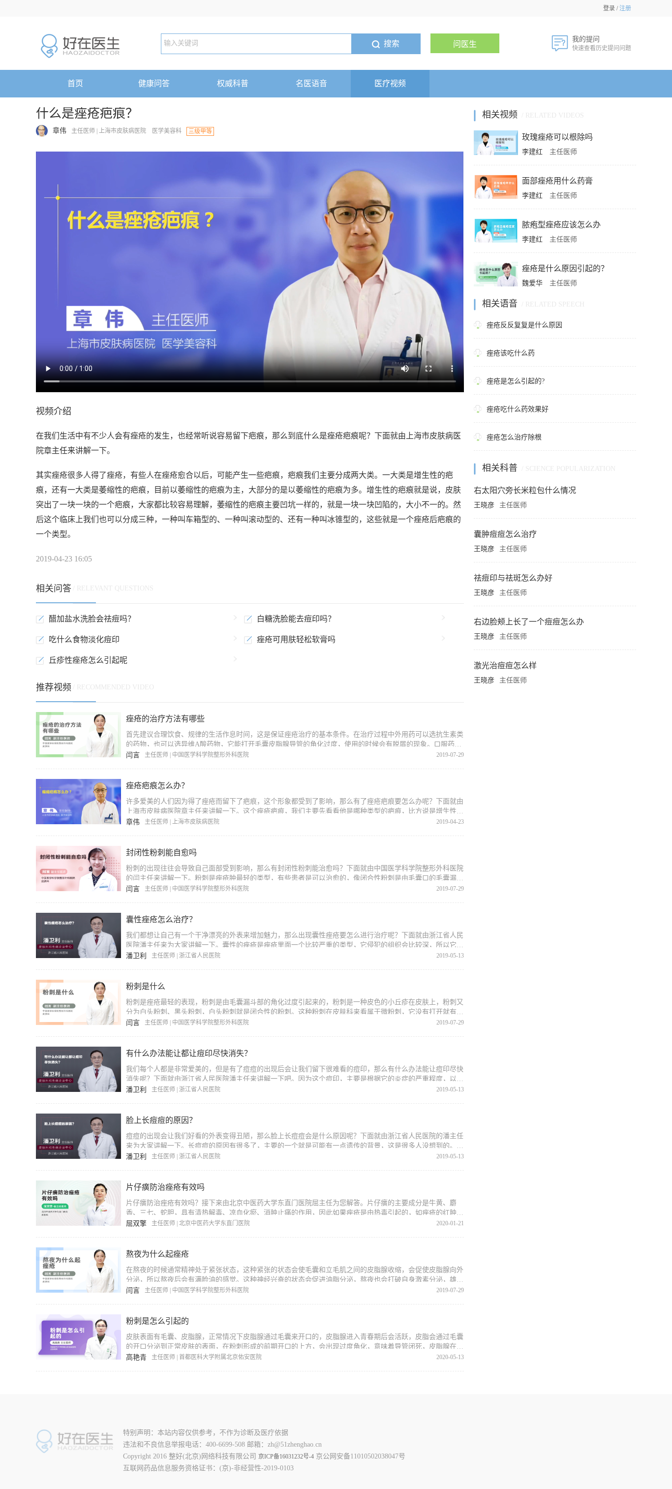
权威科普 (232, 83)
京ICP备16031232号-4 (286, 1456)
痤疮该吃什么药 (511, 353)
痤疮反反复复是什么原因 (524, 325)
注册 (625, 8)
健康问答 (154, 83)
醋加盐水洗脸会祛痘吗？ (92, 619)
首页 (75, 83)
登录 (609, 8)
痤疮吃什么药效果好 (518, 409)
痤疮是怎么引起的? (516, 381)
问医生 (465, 44)
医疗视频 (390, 83)
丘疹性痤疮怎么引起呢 (88, 660)
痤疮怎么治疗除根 (514, 437)
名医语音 (311, 83)
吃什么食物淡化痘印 (84, 639)
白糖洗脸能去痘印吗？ (296, 619)
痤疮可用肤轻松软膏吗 (296, 639)
